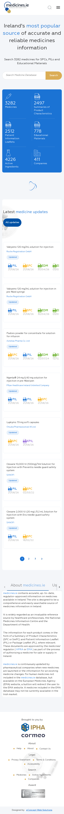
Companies (33, 779)
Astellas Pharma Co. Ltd (18, 341)
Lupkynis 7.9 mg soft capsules (23, 422)
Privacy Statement (21, 760)
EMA (29, 649)
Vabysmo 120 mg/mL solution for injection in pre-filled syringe (31, 290)
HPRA (19, 649)
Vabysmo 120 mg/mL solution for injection (30, 247)
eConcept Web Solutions (39, 810)
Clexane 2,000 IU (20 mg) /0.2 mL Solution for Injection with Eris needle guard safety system (32, 515)
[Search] (49, 7)
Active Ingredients (41, 775)
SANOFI (10, 475)
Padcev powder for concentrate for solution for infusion (31, 335)
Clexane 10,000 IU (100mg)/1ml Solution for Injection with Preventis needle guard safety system (31, 467)
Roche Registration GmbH (19, 252)
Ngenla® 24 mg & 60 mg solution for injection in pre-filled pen (27, 379)
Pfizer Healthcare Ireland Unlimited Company (28, 385)
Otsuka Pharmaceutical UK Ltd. (21, 427)
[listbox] (32, 257)
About (30, 748)
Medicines (21, 775)
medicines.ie (10, 593)
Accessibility (33, 764)
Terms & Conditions (46, 760)
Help (19, 748)
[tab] (28, 587)
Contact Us (45, 749)
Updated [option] (13, 257)
